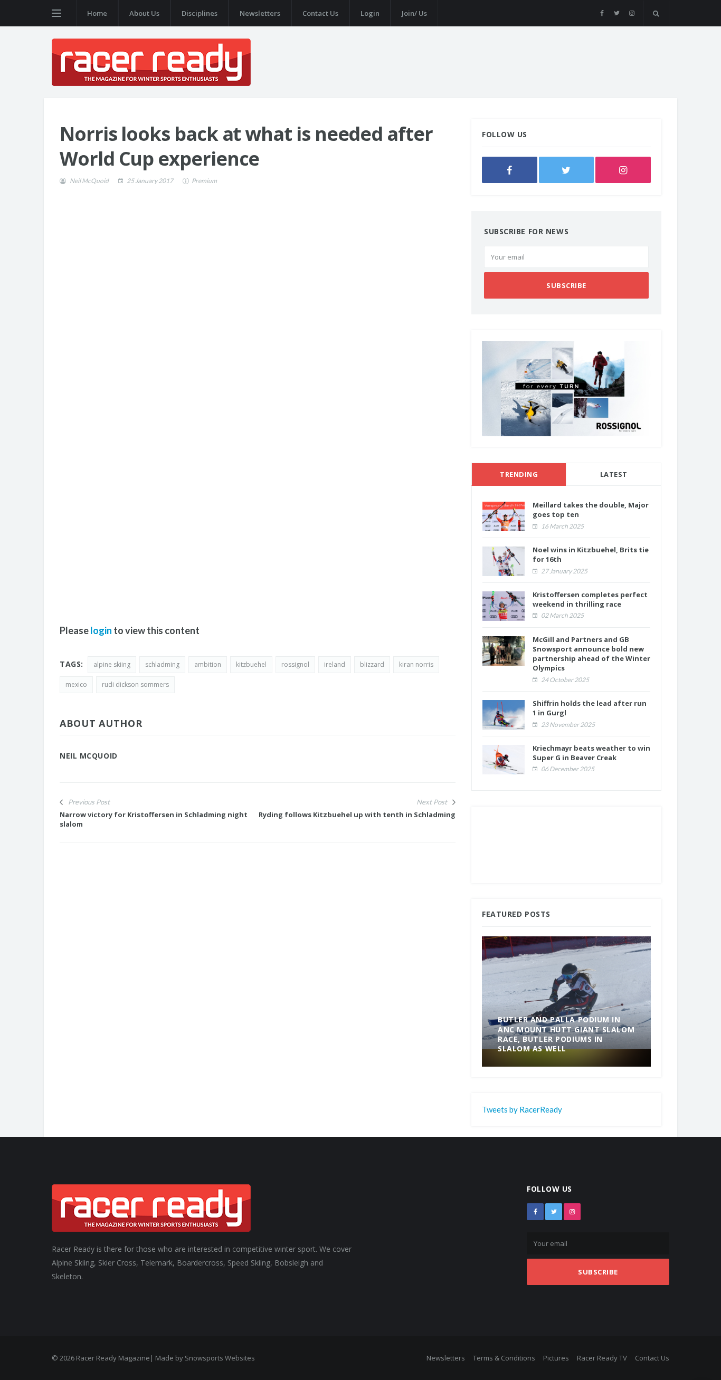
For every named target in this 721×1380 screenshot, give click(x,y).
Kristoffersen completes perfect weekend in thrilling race (590, 599)
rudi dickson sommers (135, 684)
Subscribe (566, 285)
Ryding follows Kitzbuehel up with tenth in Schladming (357, 814)
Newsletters (260, 13)
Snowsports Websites (220, 1358)
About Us (144, 13)
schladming (162, 664)
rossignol (295, 664)
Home (97, 13)
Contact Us (320, 13)
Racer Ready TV (602, 1358)
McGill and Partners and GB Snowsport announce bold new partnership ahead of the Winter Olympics (591, 654)
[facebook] (602, 13)
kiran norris (416, 664)
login (101, 630)
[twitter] (616, 13)
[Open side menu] (56, 13)
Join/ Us (414, 13)
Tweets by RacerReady (522, 1109)
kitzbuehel (251, 664)
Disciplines (199, 13)
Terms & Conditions (504, 1358)
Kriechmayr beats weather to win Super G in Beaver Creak (591, 752)
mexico (76, 684)
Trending (519, 474)
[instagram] (631, 13)
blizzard (372, 664)
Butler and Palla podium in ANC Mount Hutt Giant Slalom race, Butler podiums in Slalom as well (566, 1033)
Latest (614, 474)
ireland (334, 664)
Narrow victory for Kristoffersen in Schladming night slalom (154, 819)
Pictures (556, 1358)
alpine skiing (111, 664)
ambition (207, 664)
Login (370, 13)
